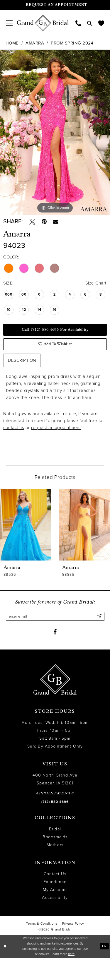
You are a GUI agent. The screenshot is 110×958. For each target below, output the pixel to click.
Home (12, 43)
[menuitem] (9, 23)
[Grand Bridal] (43, 23)
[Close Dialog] (5, 946)
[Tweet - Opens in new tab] (32, 221)
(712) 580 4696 (55, 802)
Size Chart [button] (95, 283)
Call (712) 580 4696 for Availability (55, 330)
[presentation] (25, 525)
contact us (13, 427)
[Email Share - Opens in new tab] (55, 221)
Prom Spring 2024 (72, 43)
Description (22, 360)
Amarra (35, 43)
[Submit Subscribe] (99, 616)
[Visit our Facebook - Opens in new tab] (55, 632)
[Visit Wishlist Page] (101, 23)
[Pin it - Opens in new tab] (44, 221)
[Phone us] (78, 23)
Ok (104, 946)
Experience (55, 881)
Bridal (55, 829)
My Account (55, 889)
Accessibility (55, 897)
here (71, 954)
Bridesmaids (55, 836)
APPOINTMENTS (55, 793)
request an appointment (56, 427)
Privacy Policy (73, 924)
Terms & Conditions (41, 924)
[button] (9, 23)
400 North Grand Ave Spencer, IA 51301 (55, 779)
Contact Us (55, 873)
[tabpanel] (55, 132)
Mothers (55, 844)
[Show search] (89, 23)
